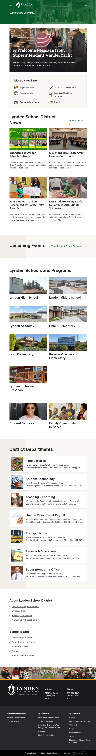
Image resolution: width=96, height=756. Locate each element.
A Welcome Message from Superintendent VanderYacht (42, 53)
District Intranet (75, 733)
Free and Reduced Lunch (48, 718)
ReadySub (42, 731)
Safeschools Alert (45, 721)
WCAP (72, 736)
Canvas (72, 718)
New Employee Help (46, 735)
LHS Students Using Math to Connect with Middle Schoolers (65, 205)
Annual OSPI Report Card (24, 620)
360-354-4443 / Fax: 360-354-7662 (73, 695)
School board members (23, 642)
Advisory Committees (22, 615)
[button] (11, 5)
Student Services (20, 646)
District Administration (16, 718)
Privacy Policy (30, 753)
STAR (71, 729)
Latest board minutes (22, 637)
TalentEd (73, 725)
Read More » (43, 65)
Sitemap (67, 753)
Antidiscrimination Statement (50, 753)
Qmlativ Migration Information (81, 721)
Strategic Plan (19, 611)
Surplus (16, 651)
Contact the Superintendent (25, 606)
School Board (13, 721)
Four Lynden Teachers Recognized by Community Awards (27, 205)
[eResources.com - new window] (80, 753)
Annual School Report (23, 655)
